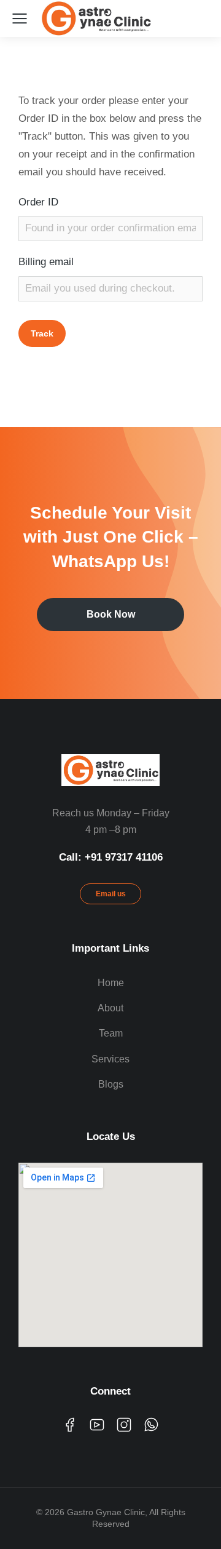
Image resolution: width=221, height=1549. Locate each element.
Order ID (38, 202)
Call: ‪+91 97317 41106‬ (111, 857)
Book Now (111, 614)
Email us (111, 894)
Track (42, 333)
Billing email (46, 262)
